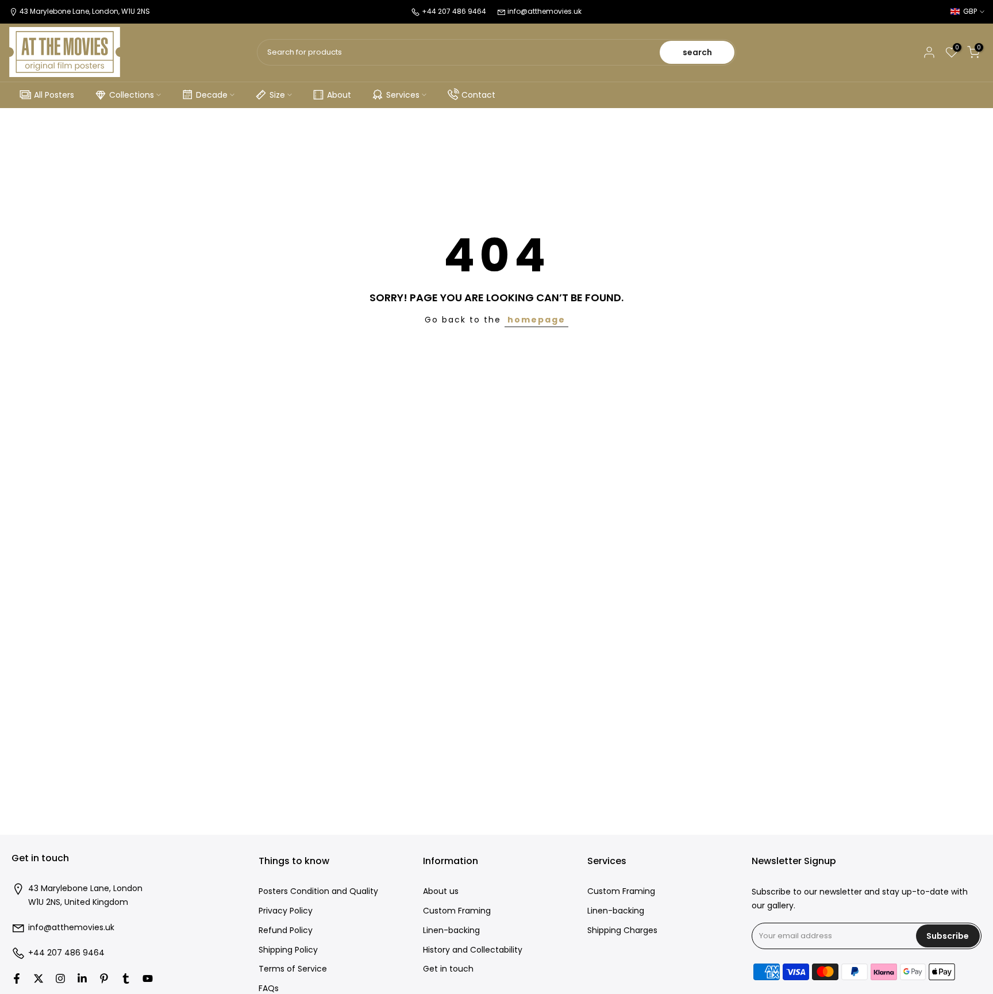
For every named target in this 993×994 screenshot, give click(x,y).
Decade (212, 95)
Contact (478, 95)
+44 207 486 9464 (66, 952)
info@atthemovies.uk (544, 11)
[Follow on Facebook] (16, 978)
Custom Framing (457, 910)
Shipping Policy (288, 950)
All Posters (54, 95)
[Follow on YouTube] (148, 978)
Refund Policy (286, 930)
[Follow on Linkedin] (82, 978)
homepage (536, 319)
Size (277, 95)
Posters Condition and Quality (318, 891)
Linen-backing (451, 930)
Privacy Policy (286, 910)
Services (402, 95)
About (339, 95)
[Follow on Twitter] (38, 978)
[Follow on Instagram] (60, 978)
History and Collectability (472, 950)
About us (441, 891)
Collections (131, 95)
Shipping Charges (622, 930)
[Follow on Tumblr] (126, 978)
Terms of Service (293, 969)
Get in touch (448, 969)
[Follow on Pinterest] (104, 978)
